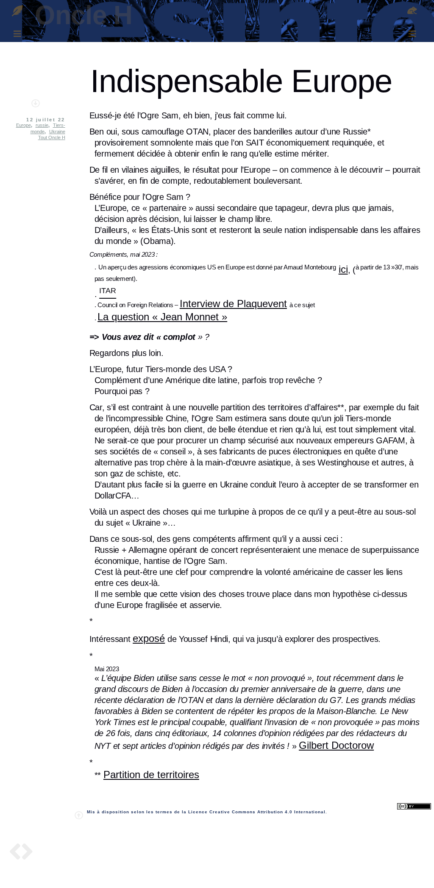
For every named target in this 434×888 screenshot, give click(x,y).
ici (343, 269)
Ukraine (57, 131)
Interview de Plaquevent (233, 303)
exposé (149, 638)
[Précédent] (14, 853)
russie (42, 125)
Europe (23, 125)
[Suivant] (27, 853)
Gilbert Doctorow (336, 745)
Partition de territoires (151, 774)
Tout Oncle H (51, 137)
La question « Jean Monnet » (162, 316)
